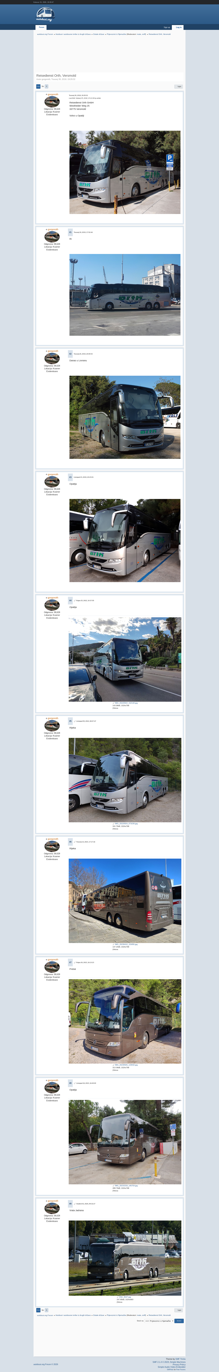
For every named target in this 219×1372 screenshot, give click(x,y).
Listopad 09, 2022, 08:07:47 (86, 721)
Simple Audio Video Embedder (172, 1367)
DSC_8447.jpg (125, 1297)
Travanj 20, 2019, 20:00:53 (83, 354)
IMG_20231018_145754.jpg (126, 1186)
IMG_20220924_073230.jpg (126, 824)
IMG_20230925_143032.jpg (126, 1065)
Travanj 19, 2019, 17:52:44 (83, 232)
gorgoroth (53, 94)
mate (139, 34)
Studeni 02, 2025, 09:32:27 (85, 1204)
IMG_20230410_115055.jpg (126, 944)
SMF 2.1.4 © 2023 (161, 1362)
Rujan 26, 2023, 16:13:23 (85, 962)
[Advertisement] (109, 54)
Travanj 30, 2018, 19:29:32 (78, 95)
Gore (38, 1310)
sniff (143, 34)
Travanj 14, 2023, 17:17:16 (85, 842)
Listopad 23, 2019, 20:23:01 (84, 477)
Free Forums (181, 1369)
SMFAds (170, 1369)
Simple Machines (178, 1362)
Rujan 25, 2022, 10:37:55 (85, 600)
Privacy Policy (179, 1365)
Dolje (38, 86)
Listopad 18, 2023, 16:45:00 (86, 1083)
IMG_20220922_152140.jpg (126, 703)
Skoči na (140, 1321)
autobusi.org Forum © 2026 (45, 1364)
